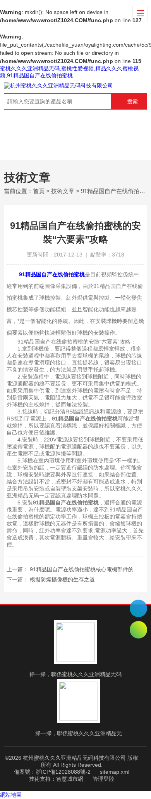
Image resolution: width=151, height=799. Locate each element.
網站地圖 (11, 795)
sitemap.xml (114, 772)
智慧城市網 (69, 779)
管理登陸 (103, 779)
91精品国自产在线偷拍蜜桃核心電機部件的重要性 (90, 569)
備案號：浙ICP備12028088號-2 (52, 772)
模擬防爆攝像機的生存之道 (62, 579)
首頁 (39, 191)
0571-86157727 (138, 608)
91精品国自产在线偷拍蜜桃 (52, 274)
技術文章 (62, 191)
